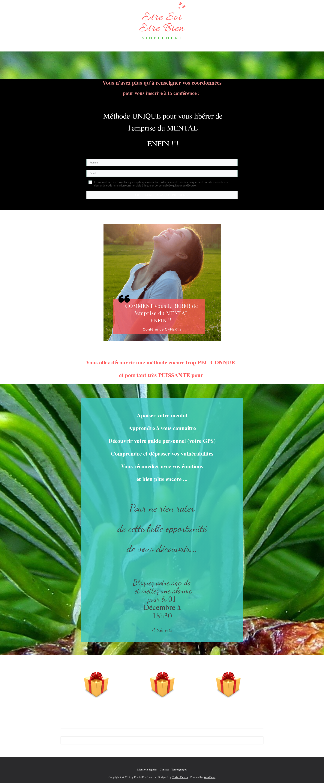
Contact (164, 769)
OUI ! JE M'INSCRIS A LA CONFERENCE (162, 195)
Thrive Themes (180, 777)
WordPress (209, 777)
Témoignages (179, 769)
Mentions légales (147, 769)
